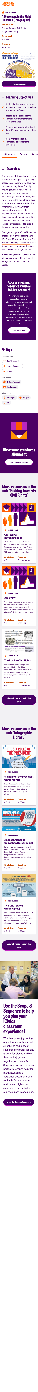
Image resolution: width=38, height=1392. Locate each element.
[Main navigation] (34, 4)
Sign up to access (19, 84)
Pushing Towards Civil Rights (14, 28)
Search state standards (19, 462)
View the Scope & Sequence (19, 1102)
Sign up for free (19, 330)
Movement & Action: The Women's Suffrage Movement (18, 241)
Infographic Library (10, 31)
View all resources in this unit (19, 700)
